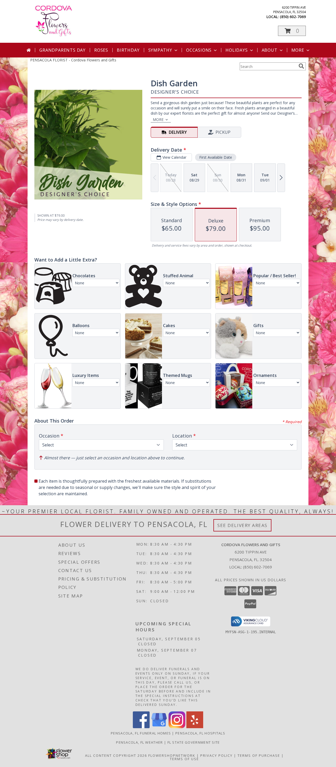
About (269, 50)
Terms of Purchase (259, 755)
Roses (101, 50)
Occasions (199, 50)
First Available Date (215, 157)
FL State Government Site (193, 742)
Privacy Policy (216, 755)
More (297, 50)
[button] (292, 31)
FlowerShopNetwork (171, 755)
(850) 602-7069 (293, 16)
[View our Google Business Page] (159, 726)
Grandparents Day (62, 50)
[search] (301, 66)
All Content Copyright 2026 (116, 755)
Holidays (236, 50)
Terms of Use (184, 759)
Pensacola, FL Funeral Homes (141, 733)
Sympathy (160, 50)
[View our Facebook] (141, 726)
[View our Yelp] (194, 726)
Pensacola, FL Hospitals (200, 733)
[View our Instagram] (177, 726)
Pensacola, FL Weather (139, 742)
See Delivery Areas (242, 525)
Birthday (128, 50)
